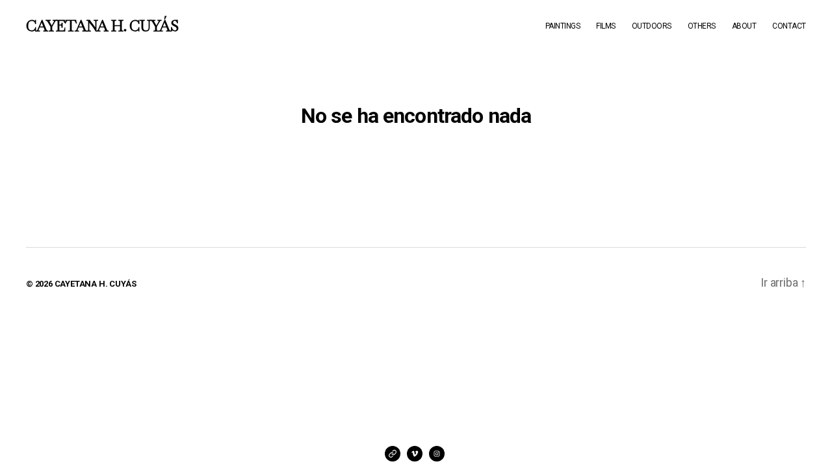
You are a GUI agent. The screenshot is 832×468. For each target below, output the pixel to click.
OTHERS (702, 26)
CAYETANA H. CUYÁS (102, 26)
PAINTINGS (562, 26)
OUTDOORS (651, 26)
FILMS (606, 26)
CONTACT (789, 26)
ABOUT (744, 26)
